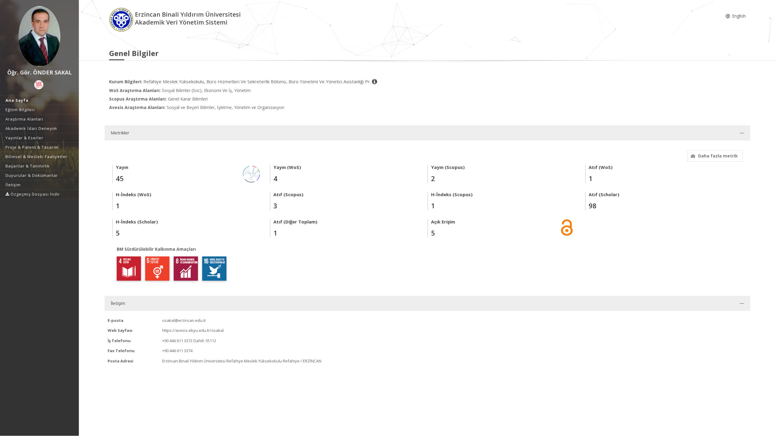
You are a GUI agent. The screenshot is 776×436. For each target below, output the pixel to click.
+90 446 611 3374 (177, 350)
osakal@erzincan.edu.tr (184, 320)
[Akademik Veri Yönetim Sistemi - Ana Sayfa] (122, 19)
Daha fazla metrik (718, 156)
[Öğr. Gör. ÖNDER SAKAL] (39, 36)
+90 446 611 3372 (177, 340)
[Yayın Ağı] (251, 174)
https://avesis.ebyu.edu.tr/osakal (193, 330)
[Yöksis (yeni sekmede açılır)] (38, 84)
